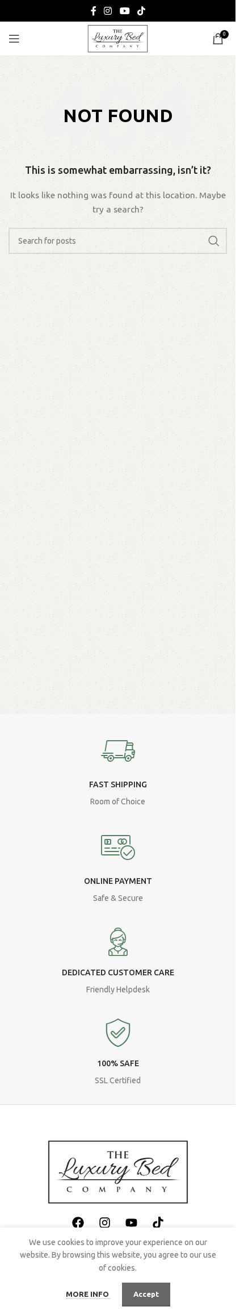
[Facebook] (78, 1222)
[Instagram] (104, 1222)
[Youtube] (131, 1222)
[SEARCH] (214, 241)
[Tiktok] (158, 1222)
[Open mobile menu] (14, 38)
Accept (146, 1294)
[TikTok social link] (141, 10)
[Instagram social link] (108, 10)
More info (88, 1294)
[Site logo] (117, 38)
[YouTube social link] (124, 10)
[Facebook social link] (93, 10)
